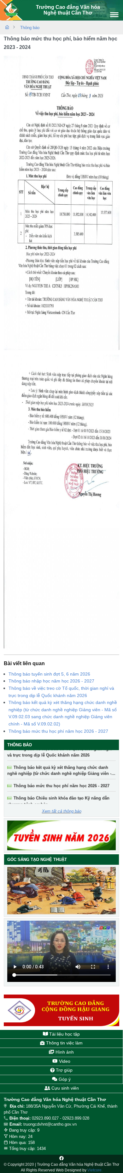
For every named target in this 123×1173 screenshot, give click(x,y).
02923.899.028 (75, 1118)
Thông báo (29, 27)
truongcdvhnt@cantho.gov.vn (50, 1124)
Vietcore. (94, 1170)
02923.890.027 (45, 1118)
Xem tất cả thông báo (61, 811)
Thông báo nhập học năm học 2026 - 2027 (51, 680)
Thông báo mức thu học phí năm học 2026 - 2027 (58, 731)
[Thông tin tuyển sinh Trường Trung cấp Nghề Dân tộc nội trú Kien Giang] (61, 1010)
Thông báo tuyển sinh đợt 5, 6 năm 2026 (49, 674)
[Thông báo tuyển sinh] (61, 835)
